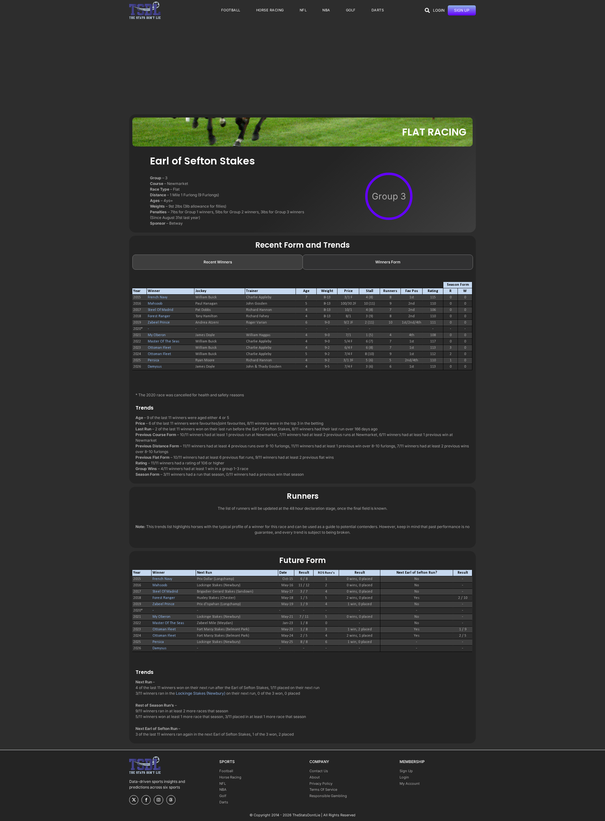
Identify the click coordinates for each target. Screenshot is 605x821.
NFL (222, 783)
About (314, 777)
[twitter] (133, 800)
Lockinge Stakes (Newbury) (200, 693)
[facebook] (146, 800)
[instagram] (158, 800)
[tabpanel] (302, 329)
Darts (223, 802)
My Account (410, 783)
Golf (222, 796)
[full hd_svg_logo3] (145, 3)
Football (226, 771)
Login (404, 777)
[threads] (171, 800)
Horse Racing (230, 777)
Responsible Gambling (328, 796)
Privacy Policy (320, 783)
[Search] (427, 10)
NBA (223, 789)
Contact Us (318, 771)
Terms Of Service (323, 789)
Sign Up (406, 771)
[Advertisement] (302, 67)
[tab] (217, 262)
